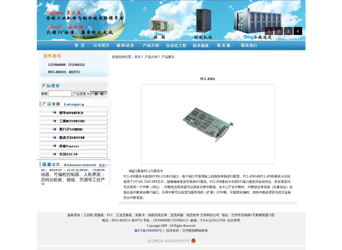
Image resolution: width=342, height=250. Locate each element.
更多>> (104, 165)
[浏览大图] (207, 152)
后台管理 (233, 220)
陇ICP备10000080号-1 (149, 230)
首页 (138, 57)
